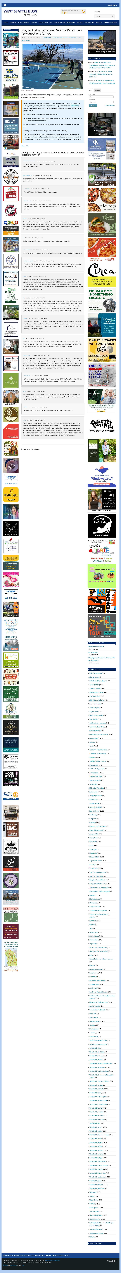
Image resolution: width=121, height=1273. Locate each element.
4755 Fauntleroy (94, 685)
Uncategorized (94, 1029)
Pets (90, 929)
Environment (94, 792)
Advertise (13, 23)
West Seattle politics (96, 1150)
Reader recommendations (98, 948)
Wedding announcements (98, 1044)
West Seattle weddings (96, 1189)
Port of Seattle (94, 936)
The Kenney (93, 1018)
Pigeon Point (93, 932)
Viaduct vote (93, 1037)
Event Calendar (23, 23)
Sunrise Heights (94, 1006)
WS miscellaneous (95, 1229)
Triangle (92, 1025)
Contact (34, 23)
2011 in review (94, 677)
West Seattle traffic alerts (97, 1177)
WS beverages (94, 1211)
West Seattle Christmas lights (99, 1071)
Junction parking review (97, 872)
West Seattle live (94, 1123)
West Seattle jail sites (96, 1116)
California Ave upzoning (97, 723)
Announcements (95, 704)
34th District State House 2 (98, 681)
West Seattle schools (96, 1169)
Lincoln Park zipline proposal (99, 891)
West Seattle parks (75, 37)
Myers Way (93, 903)
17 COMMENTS (47, 37)
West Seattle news (61, 37)
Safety (91, 955)
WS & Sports (26, 40)
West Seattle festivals (96, 1089)
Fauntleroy (93, 800)
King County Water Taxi (97, 884)
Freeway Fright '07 (95, 807)
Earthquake (93, 784)
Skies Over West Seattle (97, 981)
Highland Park (94, 857)
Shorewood (93, 977)
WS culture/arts (94, 1219)
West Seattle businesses (97, 1067)
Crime (91, 746)
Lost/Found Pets (60, 23)
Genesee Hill (93, 834)
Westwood (92, 1192)
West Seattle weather (96, 1185)
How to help (93, 869)
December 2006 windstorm (98, 750)
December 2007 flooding (97, 754)
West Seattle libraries (96, 1120)
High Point (93, 853)
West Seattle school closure (98, 1166)
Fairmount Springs (95, 796)
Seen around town (95, 969)
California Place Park (96, 727)
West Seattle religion (96, 1158)
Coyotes (92, 742)
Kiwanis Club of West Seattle (99, 888)
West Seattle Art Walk (96, 1052)
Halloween (93, 842)
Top (23, 1265)
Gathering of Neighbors (97, 826)
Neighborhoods (94, 907)
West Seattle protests (96, 1154)
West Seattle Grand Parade (98, 1100)
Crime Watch (43, 23)
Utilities (92, 1033)
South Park (93, 988)
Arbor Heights (94, 708)
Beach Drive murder (96, 715)
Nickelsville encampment (98, 911)
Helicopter (93, 849)
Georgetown (93, 838)
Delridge (92, 757)
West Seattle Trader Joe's (97, 1173)
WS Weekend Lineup (96, 1233)
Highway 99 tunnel (95, 861)
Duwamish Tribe (95, 780)
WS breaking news (95, 1215)
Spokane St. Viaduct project (98, 1002)
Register (97, 90)
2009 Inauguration (95, 673)
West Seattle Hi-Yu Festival (98, 1104)
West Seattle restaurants (97, 1162)
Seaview (92, 965)
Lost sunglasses (93, 652)
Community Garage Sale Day (99, 735)
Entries (5, 1265)
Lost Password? (110, 105)
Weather (99, 23)
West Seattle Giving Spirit (97, 1097)
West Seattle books (95, 1060)
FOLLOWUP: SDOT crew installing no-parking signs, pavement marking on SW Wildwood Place (102, 65)
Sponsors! (80, 23)
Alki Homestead (94, 696)
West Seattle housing (96, 1112)
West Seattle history (96, 1108)
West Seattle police (95, 1146)
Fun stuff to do (94, 811)
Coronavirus (93, 738)
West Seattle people (95, 1143)
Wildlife (92, 1204)
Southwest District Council (98, 992)
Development (93, 773)
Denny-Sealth (94, 765)
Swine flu (92, 1014)
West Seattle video (95, 1181)
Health (91, 846)
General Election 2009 (96, 830)
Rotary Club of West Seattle (98, 951)
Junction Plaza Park (96, 876)
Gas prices (92, 819)
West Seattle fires (95, 1093)
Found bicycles (94, 803)
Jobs (51, 23)
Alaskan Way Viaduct (96, 692)
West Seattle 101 (94, 1048)
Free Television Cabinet (96, 647)
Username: (92, 94)
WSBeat (92, 1237)
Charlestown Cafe (95, 731)
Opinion (92, 925)
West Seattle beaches (96, 1056)
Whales (91, 1196)
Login (90, 90)
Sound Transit (94, 984)
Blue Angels (93, 719)
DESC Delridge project (96, 769)
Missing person (94, 899)
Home (6, 23)
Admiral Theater (95, 689)
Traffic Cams (89, 23)
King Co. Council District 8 (98, 880)
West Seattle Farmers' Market (99, 1081)
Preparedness (94, 940)
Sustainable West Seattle (97, 1010)
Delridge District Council (97, 761)
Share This (25, 146)
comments (13, 1265)
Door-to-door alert (95, 777)
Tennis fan (26, 355)
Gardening (93, 815)
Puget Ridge (93, 944)
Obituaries (71, 23)
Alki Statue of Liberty (96, 700)
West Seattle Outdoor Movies (99, 1135)
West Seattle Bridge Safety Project (100, 1064)
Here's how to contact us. (52, 1260)
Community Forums (110, 23)
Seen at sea (93, 973)
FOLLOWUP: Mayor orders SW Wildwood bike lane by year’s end (101, 74)
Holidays (92, 865)
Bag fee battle (94, 712)
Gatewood (92, 823)
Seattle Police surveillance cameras (101, 959)
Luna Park (92, 895)
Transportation (94, 1021)
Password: (92, 99)
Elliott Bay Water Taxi (96, 788)
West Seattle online (95, 1131)
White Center (93, 1200)
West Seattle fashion (96, 1085)
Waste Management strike (98, 1041)
